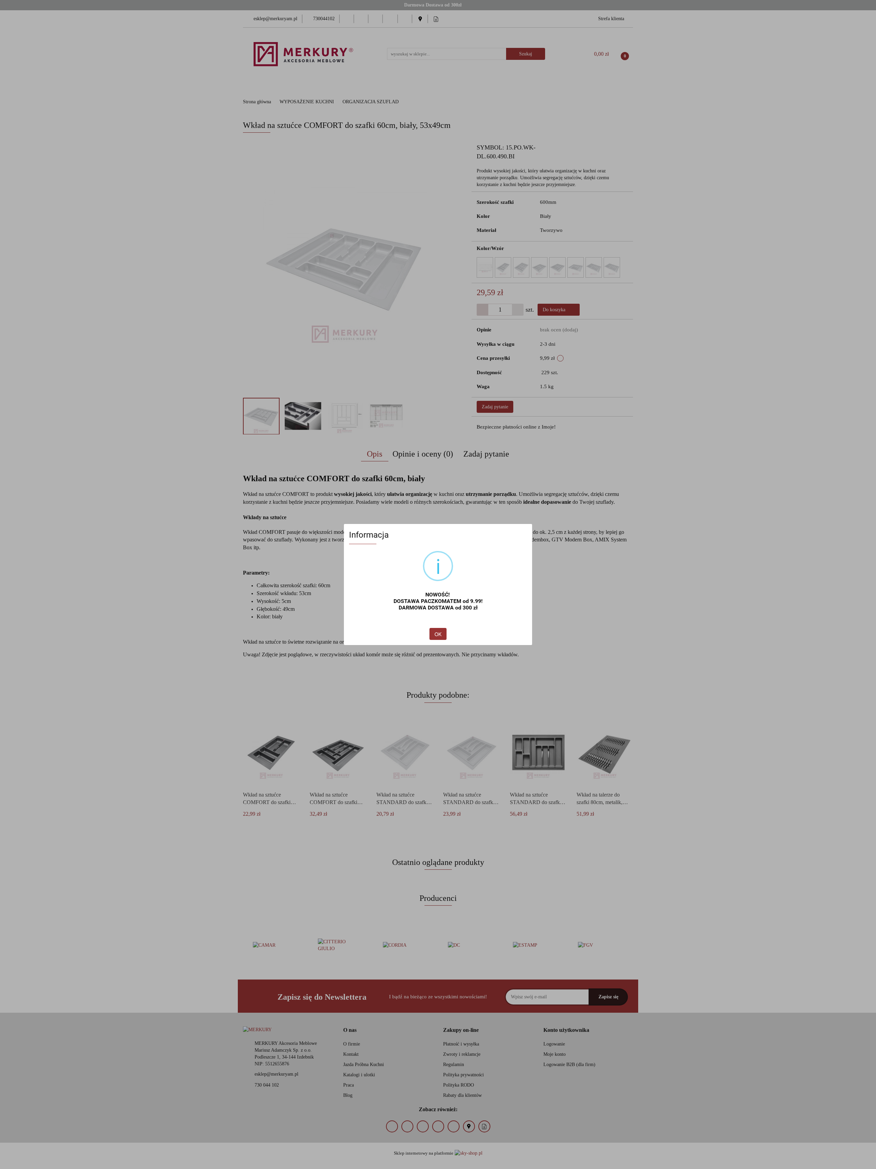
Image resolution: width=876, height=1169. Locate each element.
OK (438, 634)
